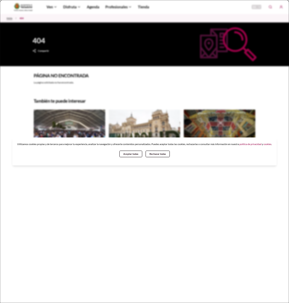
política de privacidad (250, 144)
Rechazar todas (157, 153)
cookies (267, 144)
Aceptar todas (130, 153)
